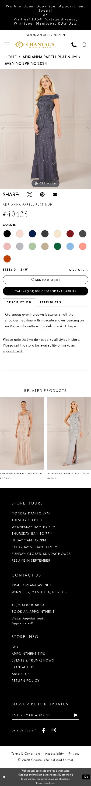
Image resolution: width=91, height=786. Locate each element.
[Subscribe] (76, 715)
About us (21, 674)
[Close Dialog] (4, 777)
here (51, 783)
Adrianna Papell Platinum (49, 57)
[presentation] (22, 433)
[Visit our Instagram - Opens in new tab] (53, 730)
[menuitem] (7, 44)
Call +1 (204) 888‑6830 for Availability (46, 291)
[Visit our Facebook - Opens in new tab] (43, 730)
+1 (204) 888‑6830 (28, 605)
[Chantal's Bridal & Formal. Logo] (34, 44)
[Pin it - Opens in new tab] (42, 194)
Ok (86, 776)
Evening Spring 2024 (26, 63)
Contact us (23, 667)
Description (19, 302)
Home (11, 57)
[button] (7, 44)
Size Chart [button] (78, 270)
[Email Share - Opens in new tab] (55, 195)
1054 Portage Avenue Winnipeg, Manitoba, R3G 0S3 (39, 588)
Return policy (26, 680)
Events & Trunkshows (33, 660)
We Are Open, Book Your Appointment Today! (45, 8)
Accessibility (54, 753)
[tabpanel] (45, 129)
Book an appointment (33, 611)
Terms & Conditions (26, 753)
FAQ (15, 647)
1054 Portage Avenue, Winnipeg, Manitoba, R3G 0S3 (45, 21)
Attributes (50, 302)
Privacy (74, 753)
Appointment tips (28, 653)
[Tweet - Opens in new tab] (29, 194)
